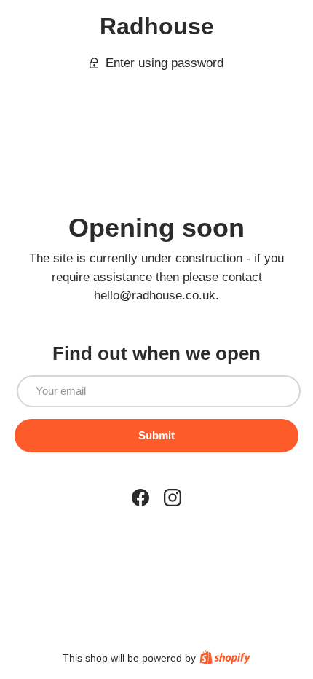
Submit (156, 435)
